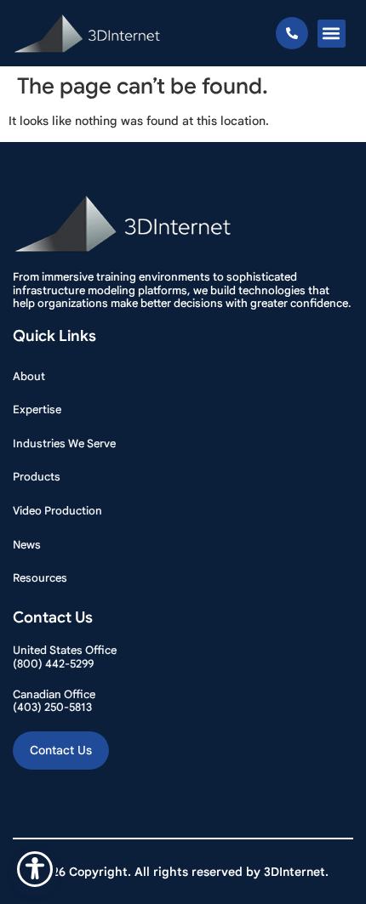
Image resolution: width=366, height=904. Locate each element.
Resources (40, 578)
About (29, 376)
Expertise (37, 409)
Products (36, 476)
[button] (331, 34)
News (27, 544)
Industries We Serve (64, 443)
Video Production (57, 510)
